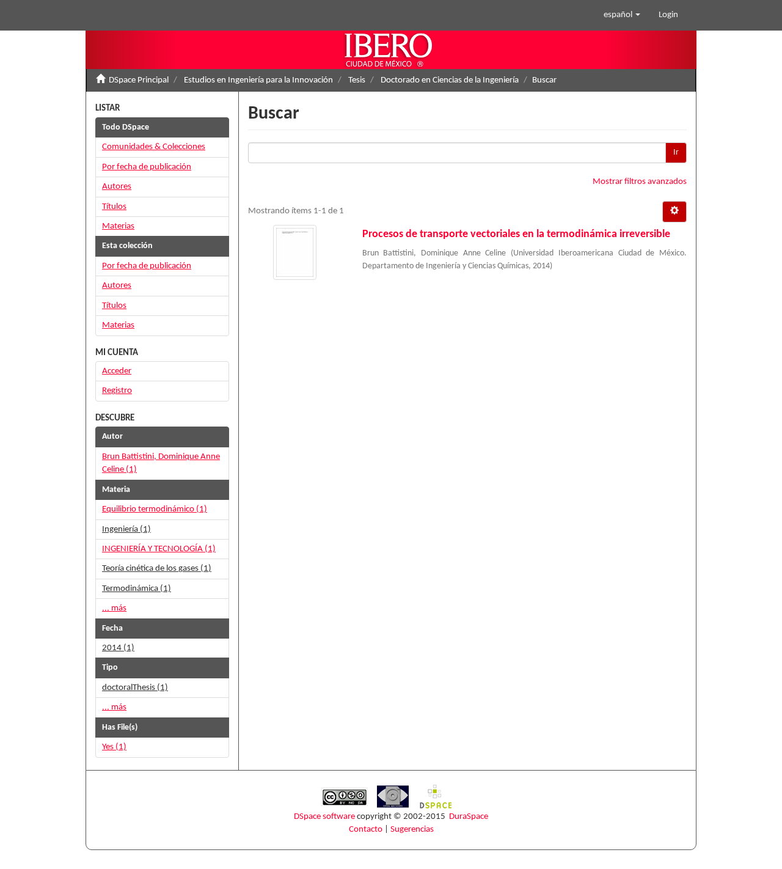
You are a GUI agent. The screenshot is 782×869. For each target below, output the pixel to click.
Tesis (356, 80)
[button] (621, 15)
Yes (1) (114, 747)
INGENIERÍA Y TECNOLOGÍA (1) (159, 549)
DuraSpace (468, 816)
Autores (116, 186)
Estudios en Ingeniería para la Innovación (258, 80)
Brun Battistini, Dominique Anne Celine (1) (161, 463)
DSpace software (324, 816)
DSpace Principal (139, 80)
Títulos (114, 206)
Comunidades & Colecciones (153, 147)
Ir (676, 152)
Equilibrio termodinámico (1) (154, 509)
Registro (117, 390)
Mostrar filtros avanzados (640, 181)
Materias (118, 226)
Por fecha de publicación (146, 167)
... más (114, 608)
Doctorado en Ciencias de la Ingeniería (450, 80)
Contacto (365, 829)
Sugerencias (412, 829)
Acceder (116, 371)
